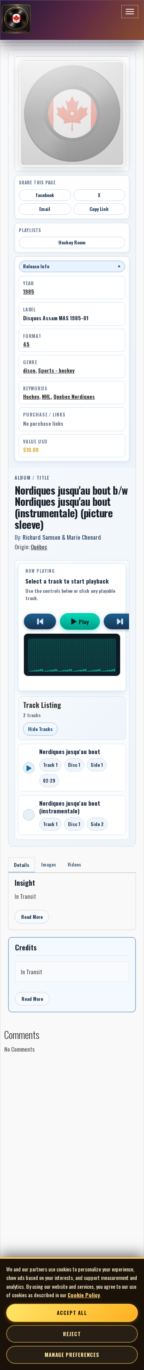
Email (44, 209)
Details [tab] (21, 864)
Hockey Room (72, 242)
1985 (28, 291)
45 (26, 344)
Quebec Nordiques (74, 396)
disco (29, 370)
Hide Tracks (40, 729)
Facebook (45, 195)
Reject (72, 1334)
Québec (39, 546)
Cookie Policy (84, 1295)
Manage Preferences (72, 1354)
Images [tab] (48, 864)
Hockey (31, 396)
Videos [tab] (74, 864)
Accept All (72, 1312)
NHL (46, 396)
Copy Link (99, 209)
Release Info (72, 266)
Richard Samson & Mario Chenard (62, 537)
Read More (32, 916)
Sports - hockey (56, 370)
